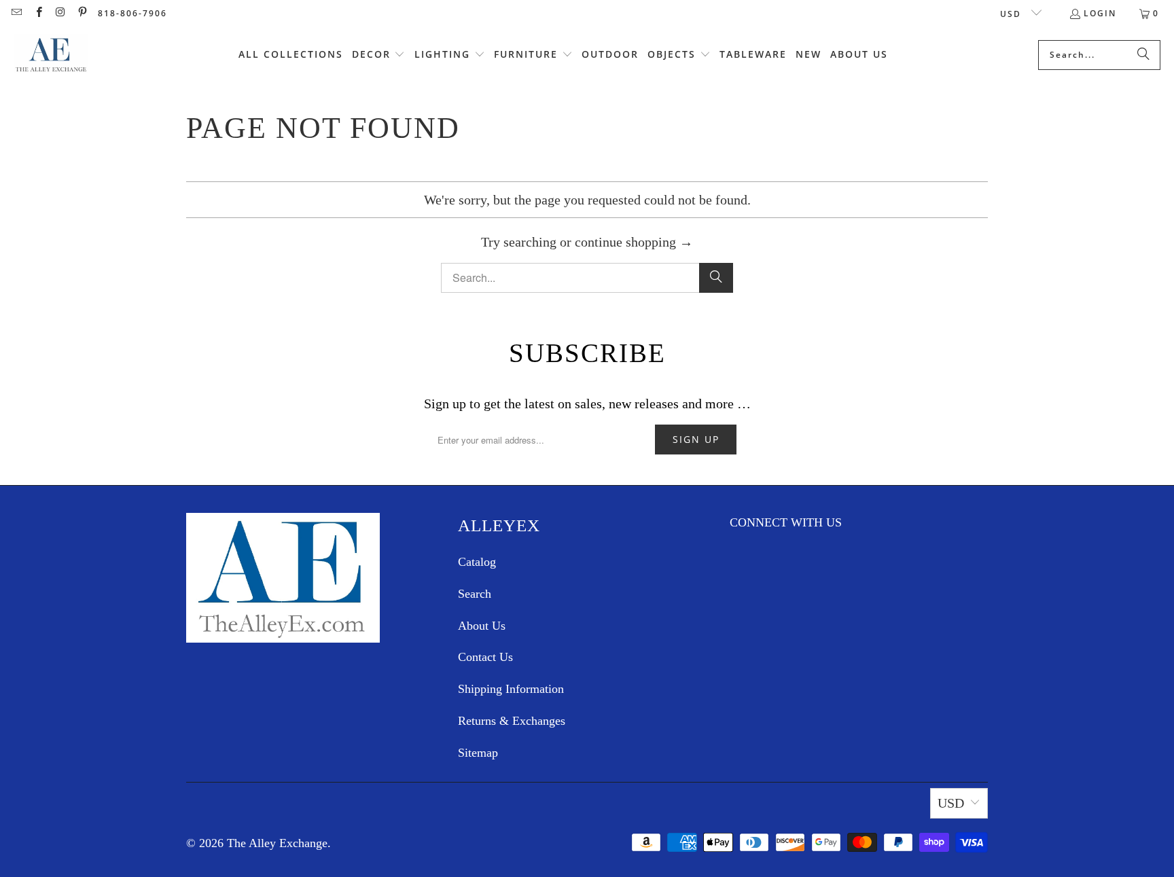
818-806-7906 (132, 13)
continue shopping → (634, 241)
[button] (379, 55)
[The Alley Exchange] (51, 55)
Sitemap (478, 752)
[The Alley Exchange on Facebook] (37, 13)
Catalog (477, 562)
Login (1100, 13)
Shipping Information (511, 689)
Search (474, 594)
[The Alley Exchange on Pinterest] (82, 13)
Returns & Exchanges (511, 721)
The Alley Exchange (277, 843)
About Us (481, 625)
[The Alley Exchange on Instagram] (60, 13)
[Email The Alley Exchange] (16, 13)
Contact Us (485, 657)
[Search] (1143, 55)
